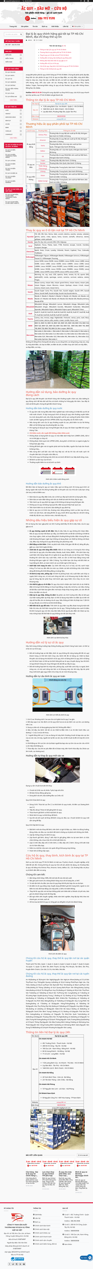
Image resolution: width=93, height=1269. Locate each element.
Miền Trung (9, 58)
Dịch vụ (44, 26)
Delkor (42, 151)
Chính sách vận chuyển (43, 1240)
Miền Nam (8, 61)
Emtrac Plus (43, 135)
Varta (43, 145)
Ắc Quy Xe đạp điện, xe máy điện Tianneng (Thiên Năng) (12, 196)
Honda (30, 242)
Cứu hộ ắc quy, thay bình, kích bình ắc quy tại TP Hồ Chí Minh (59, 66)
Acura (7, 124)
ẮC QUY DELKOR (10, 72)
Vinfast (8, 113)
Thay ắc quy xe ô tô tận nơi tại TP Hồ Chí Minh (54, 55)
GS (43, 156)
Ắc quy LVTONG (10, 160)
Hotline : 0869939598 (71, 1231)
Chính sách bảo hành (42, 1226)
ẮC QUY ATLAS (9, 93)
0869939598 (61, 116)
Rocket (42, 163)
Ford (30, 246)
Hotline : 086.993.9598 (72, 1221)
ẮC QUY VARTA (9, 75)
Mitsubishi (30, 307)
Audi (7, 110)
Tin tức (35, 26)
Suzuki (30, 292)
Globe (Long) (42, 181)
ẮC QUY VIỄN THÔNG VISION (11, 89)
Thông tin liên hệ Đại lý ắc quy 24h (51, 69)
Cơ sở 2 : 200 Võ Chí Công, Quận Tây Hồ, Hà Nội (75, 1225)
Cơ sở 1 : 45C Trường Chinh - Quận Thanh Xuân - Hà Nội (76, 1216)
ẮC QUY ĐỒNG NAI (11, 96)
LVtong (42, 171)
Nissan (30, 285)
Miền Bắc (8, 55)
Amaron (43, 140)
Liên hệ (65, 26)
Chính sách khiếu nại (42, 1233)
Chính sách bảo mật (42, 1229)
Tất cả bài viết (84, 1155)
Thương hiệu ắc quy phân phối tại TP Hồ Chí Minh (55, 52)
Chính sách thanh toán (43, 1237)
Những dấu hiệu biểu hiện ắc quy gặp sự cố (53, 60)
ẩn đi (63, 46)
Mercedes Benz (10, 117)
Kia (30, 277)
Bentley (8, 120)
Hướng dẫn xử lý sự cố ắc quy (49, 63)
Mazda (30, 299)
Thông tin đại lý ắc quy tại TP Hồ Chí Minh (53, 49)
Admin (29, 40)
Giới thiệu (55, 26)
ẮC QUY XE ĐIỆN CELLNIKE (10, 177)
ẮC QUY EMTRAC (10, 85)
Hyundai (30, 237)
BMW (7, 127)
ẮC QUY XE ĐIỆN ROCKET (10, 164)
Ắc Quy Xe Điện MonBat (10, 150)
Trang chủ (13, 26)
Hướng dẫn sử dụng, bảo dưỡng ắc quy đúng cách (56, 58)
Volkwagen (30, 257)
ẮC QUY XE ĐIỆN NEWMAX (10, 181)
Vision (43, 175)
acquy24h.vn (61, 1102)
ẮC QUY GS (8, 78)
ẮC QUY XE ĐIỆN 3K (11, 173)
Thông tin (37, 1208)
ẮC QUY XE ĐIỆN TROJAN (10, 169)
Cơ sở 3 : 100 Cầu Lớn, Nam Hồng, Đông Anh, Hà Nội (76, 1235)
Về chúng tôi (9, 1208)
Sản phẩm (24, 26)
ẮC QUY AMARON (10, 82)
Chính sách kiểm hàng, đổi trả (46, 1244)
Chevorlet (30, 252)
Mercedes (30, 335)
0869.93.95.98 (36, 92)
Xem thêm (68, 1244)
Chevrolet (9, 134)
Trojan (43, 160)
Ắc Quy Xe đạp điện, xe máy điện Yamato (12, 202)
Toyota (30, 319)
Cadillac (8, 131)
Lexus (30, 266)
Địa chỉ (65, 1208)
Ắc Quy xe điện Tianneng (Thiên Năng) (11, 156)
